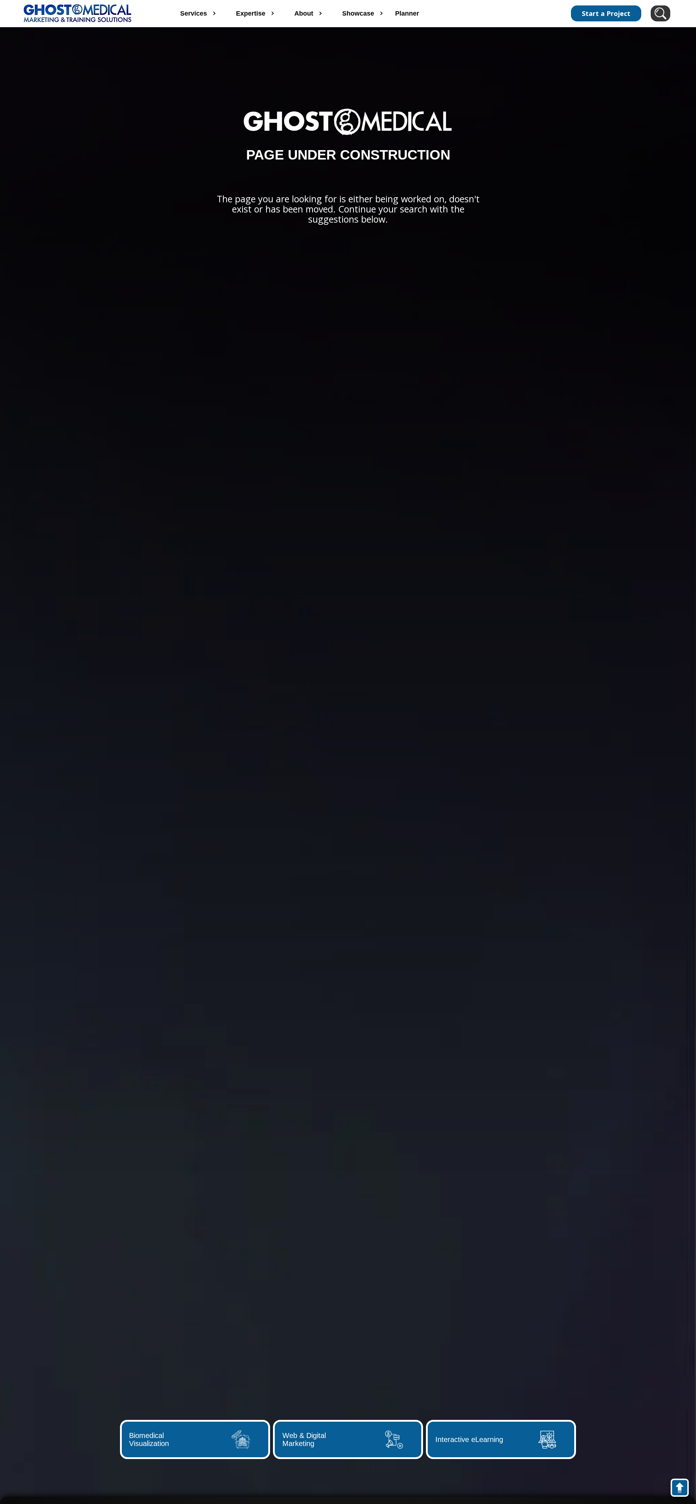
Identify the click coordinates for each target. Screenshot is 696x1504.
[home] (86, 13)
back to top (683, 1489)
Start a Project (606, 13)
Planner (407, 13)
